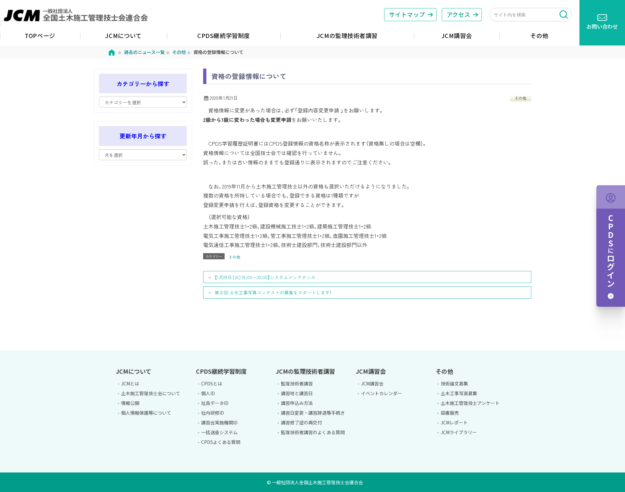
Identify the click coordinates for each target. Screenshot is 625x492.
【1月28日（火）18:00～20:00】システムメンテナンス (265, 277)
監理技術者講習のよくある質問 (313, 432)
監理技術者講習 (297, 383)
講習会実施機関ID (219, 422)
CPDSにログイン (610, 246)
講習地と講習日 (297, 393)
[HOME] (112, 52)
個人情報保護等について (146, 412)
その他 (520, 98)
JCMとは (130, 383)
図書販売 (450, 412)
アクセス (458, 14)
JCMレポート (454, 422)
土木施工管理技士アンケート (470, 403)
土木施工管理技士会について (150, 393)
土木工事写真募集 (459, 393)
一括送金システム (219, 432)
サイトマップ (407, 14)
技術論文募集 (454, 383)
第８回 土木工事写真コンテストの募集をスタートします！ (273, 292)
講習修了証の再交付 (301, 422)
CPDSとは (211, 383)
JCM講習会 (372, 383)
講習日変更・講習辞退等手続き (313, 412)
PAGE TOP (598, 347)
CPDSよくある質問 (220, 442)
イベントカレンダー (381, 393)
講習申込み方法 (297, 403)
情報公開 (130, 403)
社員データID (215, 403)
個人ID (208, 393)
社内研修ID (212, 412)
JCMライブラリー (459, 432)
